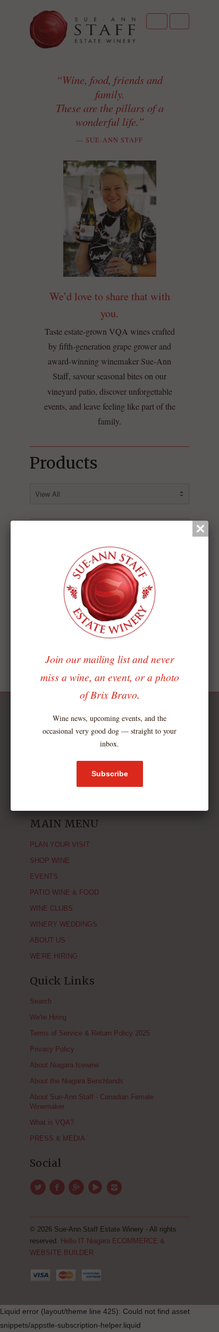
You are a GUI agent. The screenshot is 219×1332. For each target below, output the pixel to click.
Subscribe (109, 773)
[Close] (200, 529)
